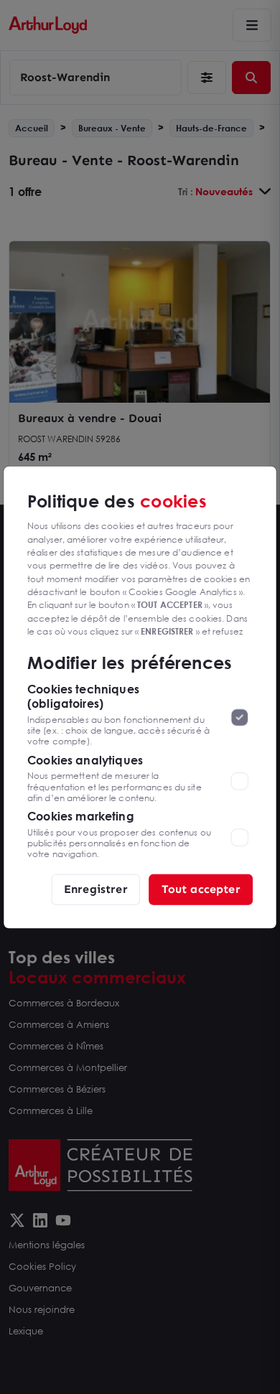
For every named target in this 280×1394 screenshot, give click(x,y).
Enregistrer (96, 889)
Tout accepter (201, 889)
